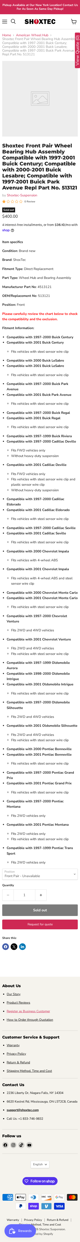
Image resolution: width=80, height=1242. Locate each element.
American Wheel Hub (32, 35)
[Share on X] (14, 946)
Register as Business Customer (28, 1011)
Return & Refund (18, 1062)
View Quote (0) (77, 50)
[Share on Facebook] (5, 946)
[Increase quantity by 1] (41, 895)
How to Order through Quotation (30, 1020)
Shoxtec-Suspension (22, 195)
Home (6, 35)
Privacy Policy (16, 1054)
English (38, 1164)
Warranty (13, 1045)
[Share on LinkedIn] (22, 946)
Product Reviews (18, 1002)
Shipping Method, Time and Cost (29, 1071)
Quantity (8, 885)
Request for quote (40, 924)
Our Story (13, 994)
